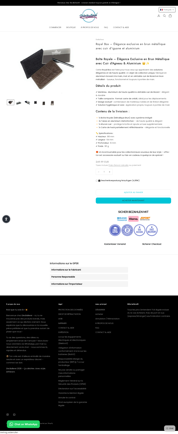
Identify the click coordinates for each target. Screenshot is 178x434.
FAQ (106, 27)
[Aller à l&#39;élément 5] (44, 104)
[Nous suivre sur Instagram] (7, 414)
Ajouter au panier (133, 192)
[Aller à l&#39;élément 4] (35, 103)
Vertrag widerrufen (9, 432)
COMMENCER (55, 27)
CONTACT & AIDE (121, 27)
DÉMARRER (100, 309)
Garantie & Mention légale (71, 393)
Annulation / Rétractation (107, 318)
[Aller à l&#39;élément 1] (10, 102)
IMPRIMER (62, 323)
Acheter (99, 314)
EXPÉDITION (63, 332)
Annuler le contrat (66, 397)
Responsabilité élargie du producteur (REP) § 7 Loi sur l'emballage (71, 362)
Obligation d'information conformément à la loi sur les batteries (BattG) (72, 351)
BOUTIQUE (71, 27)
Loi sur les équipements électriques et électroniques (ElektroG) (72, 340)
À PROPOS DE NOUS (90, 27)
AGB (60, 318)
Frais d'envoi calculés (118, 165)
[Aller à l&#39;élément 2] (19, 103)
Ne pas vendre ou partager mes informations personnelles (71, 373)
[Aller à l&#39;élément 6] (52, 104)
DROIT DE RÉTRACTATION (69, 314)
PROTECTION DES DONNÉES (70, 309)
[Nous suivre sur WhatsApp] (14, 414)
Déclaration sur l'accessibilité (72, 388)
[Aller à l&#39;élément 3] (27, 103)
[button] (167, 9)
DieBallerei (100, 39)
